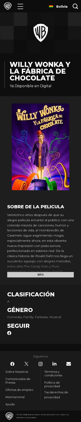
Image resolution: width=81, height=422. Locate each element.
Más (41, 274)
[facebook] (9, 334)
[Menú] (20, 6)
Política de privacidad (52, 384)
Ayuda (10, 404)
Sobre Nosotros (16, 371)
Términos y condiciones (53, 373)
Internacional (15, 397)
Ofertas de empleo (19, 390)
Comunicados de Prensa (17, 380)
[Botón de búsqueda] (75, 6)
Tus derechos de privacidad (56, 394)
